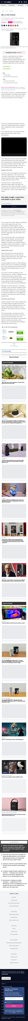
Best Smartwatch (14, 934)
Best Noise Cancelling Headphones (14, 942)
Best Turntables (14, 939)
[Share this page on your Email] (17, 25)
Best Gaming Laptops (14, 914)
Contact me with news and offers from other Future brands (14, 1002)
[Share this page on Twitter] (4, 25)
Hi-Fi (7, 11)
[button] (26, 2)
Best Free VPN (14, 900)
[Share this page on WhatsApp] (6, 25)
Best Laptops (14, 911)
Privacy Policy (18, 1010)
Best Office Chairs (14, 948)
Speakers (11, 11)
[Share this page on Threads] (15, 25)
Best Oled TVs (14, 931)
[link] (5, 332)
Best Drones (14, 959)
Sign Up (14, 1006)
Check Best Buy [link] (6, 68)
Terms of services (16, 210)
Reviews (10, 22)
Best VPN (14, 897)
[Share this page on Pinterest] (11, 25)
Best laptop (20, 5)
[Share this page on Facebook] (2, 25)
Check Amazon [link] (6, 66)
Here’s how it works (9, 30)
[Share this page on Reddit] (9, 25)
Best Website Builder (14, 906)
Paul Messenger (17, 21)
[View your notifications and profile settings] (19, 2)
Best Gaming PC (14, 917)
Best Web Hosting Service (14, 903)
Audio (3, 11)
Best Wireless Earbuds (14, 945)
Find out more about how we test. (9, 89)
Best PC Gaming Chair (14, 920)
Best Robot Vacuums (14, 962)
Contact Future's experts (7, 986)
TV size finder (11, 5)
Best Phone (14, 925)
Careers (3, 1009)
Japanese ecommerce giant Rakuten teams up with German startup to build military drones (15, 865)
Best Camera (14, 954)
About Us (4, 983)
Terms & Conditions (12, 1011)
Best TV (14, 928)
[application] (14, 146)
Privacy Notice (18, 211)
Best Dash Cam (14, 956)
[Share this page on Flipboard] (13, 25)
